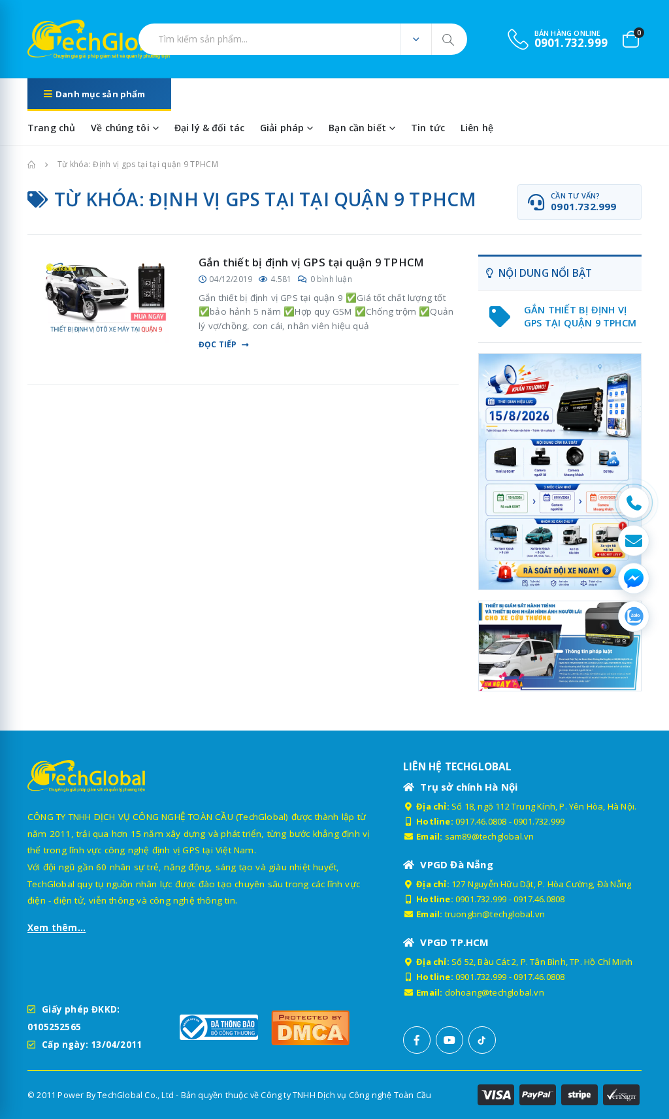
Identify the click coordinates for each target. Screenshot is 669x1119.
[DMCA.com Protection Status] (310, 1027)
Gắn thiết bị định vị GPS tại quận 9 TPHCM (311, 262)
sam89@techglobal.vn (489, 836)
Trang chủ (51, 127)
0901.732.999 (539, 821)
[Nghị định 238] (560, 472)
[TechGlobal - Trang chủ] (63, 39)
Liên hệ (477, 127)
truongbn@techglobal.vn (495, 914)
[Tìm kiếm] (449, 39)
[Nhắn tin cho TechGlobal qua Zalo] (633, 616)
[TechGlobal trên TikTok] (482, 1040)
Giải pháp (282, 127)
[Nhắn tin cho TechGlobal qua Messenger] (633, 578)
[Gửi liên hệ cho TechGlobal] (633, 540)
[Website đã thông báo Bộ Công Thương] (219, 1027)
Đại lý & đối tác (209, 127)
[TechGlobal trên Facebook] (417, 1040)
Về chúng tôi (120, 127)
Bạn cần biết (357, 127)
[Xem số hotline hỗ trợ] (633, 502)
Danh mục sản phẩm (100, 94)
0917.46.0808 (480, 821)
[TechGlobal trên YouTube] (449, 1040)
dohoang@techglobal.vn (494, 992)
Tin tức (428, 127)
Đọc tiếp (218, 344)
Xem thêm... (56, 928)
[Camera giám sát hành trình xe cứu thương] (560, 646)
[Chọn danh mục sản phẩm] (415, 39)
